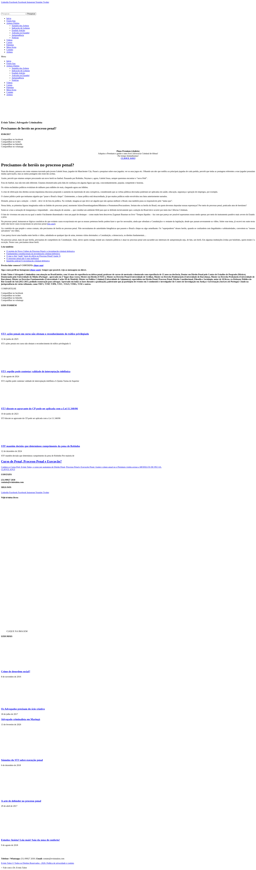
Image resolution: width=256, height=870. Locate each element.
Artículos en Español (20, 33)
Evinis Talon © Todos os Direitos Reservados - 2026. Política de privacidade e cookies (37, 863)
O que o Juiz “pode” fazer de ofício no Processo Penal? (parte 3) (33, 256)
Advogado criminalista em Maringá (20, 719)
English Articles (18, 30)
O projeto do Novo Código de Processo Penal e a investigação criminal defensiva (40, 251)
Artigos (9, 52)
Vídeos (9, 40)
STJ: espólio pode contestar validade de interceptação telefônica (35, 371)
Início (8, 18)
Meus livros (11, 47)
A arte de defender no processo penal (21, 801)
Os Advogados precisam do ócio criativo (23, 709)
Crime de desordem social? (15, 671)
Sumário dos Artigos (20, 26)
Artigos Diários (12, 23)
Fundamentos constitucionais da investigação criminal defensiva (33, 254)
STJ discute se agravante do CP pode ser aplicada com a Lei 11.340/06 (39, 408)
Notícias (15, 37)
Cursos (9, 42)
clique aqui (38, 265)
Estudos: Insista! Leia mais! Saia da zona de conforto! (30, 840)
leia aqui (51, 224)
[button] (128, 56)
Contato (9, 49)
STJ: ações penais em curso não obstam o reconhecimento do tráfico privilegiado (45, 333)
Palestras (10, 45)
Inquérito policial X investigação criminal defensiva (28, 261)
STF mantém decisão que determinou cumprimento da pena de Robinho (40, 446)
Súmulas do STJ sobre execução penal (22, 760)
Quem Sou (10, 21)
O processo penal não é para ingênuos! (22, 258)
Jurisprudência (18, 35)
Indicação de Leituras (21, 28)
